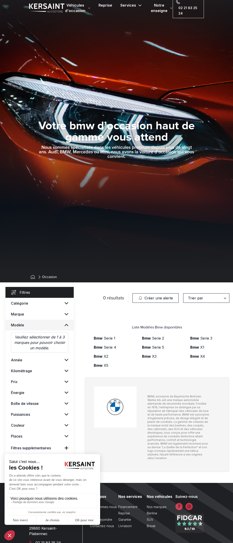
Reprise (105, 5)
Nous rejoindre (101, 519)
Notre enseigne (159, 8)
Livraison (125, 526)
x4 (197, 356)
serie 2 (153, 338)
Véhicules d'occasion (75, 8)
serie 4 (105, 347)
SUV (150, 519)
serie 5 (153, 347)
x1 (197, 347)
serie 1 (104, 338)
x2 (101, 356)
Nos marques (157, 507)
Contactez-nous (102, 526)
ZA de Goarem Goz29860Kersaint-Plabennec (46, 528)
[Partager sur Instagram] (189, 506)
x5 (101, 365)
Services (128, 5)
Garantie (124, 519)
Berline (152, 513)
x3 (149, 356)
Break (151, 526)
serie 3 (201, 338)
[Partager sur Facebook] (179, 506)
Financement (127, 507)
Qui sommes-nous (103, 507)
